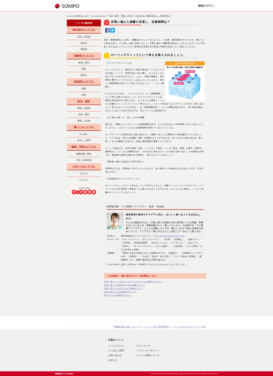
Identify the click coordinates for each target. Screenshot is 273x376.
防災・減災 (114, 16)
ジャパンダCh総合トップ (77, 16)
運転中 (84, 75)
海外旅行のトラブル (84, 29)
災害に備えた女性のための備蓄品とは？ (123, 288)
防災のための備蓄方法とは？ (118, 295)
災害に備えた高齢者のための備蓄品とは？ (124, 285)
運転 (84, 88)
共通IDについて (116, 340)
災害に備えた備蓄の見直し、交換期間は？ (153, 16)
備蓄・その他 (127, 16)
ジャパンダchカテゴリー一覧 (188, 327)
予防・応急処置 (84, 160)
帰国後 (84, 49)
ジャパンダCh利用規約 (156, 327)
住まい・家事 (83, 140)
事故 (84, 68)
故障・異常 (83, 62)
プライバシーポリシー (147, 350)
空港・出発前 (83, 36)
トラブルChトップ (99, 16)
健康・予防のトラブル (83, 147)
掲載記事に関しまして (127, 327)
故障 (84, 95)
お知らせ (112, 360)
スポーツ (83, 173)
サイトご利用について (147, 355)
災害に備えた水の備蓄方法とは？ (120, 292)
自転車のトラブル (84, 81)
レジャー (83, 179)
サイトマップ (143, 346)
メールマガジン (116, 346)
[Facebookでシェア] (107, 30)
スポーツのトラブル (84, 166)
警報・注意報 (83, 108)
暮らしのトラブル (84, 127)
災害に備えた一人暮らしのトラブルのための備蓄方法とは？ (133, 282)
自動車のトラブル (84, 55)
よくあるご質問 (116, 350)
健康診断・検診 (84, 153)
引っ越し (83, 134)
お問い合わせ (115, 355)
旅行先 (84, 43)
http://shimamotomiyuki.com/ (169, 236)
